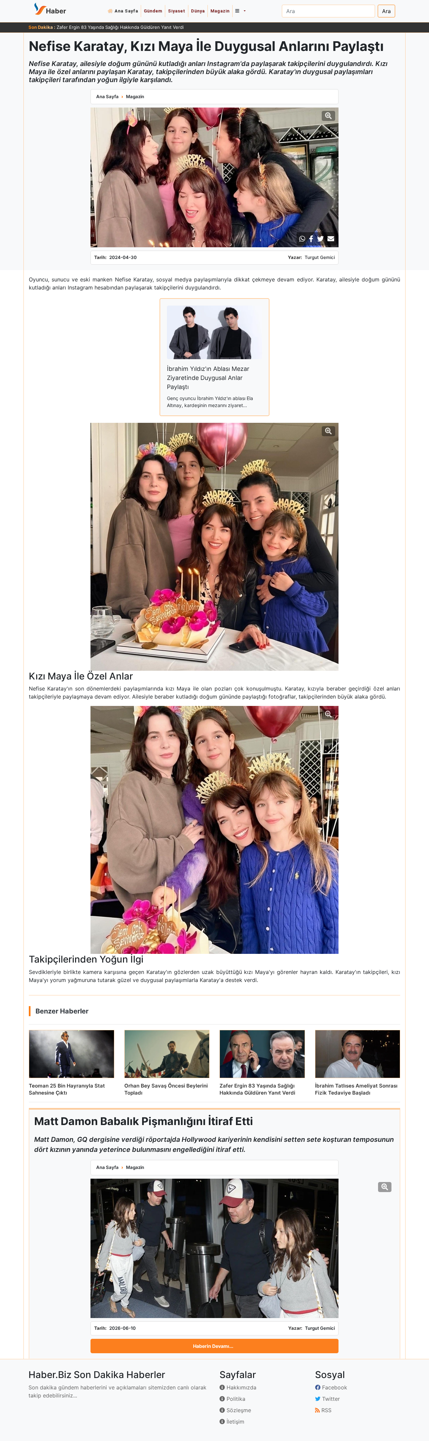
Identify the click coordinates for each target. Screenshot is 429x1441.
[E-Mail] (330, 239)
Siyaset (176, 10)
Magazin (220, 10)
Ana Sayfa (126, 10)
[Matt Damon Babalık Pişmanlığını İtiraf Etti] (214, 1248)
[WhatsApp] (302, 239)
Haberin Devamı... (213, 1346)
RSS (325, 1410)
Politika (235, 1398)
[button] (240, 11)
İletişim (234, 1421)
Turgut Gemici (320, 257)
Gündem (153, 10)
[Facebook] (311, 239)
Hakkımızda (240, 1387)
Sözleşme (238, 1410)
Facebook (333, 1387)
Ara (386, 11)
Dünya (198, 10)
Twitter (330, 1398)
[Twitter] (320, 239)
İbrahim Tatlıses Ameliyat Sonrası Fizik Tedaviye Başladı (114, 27)
